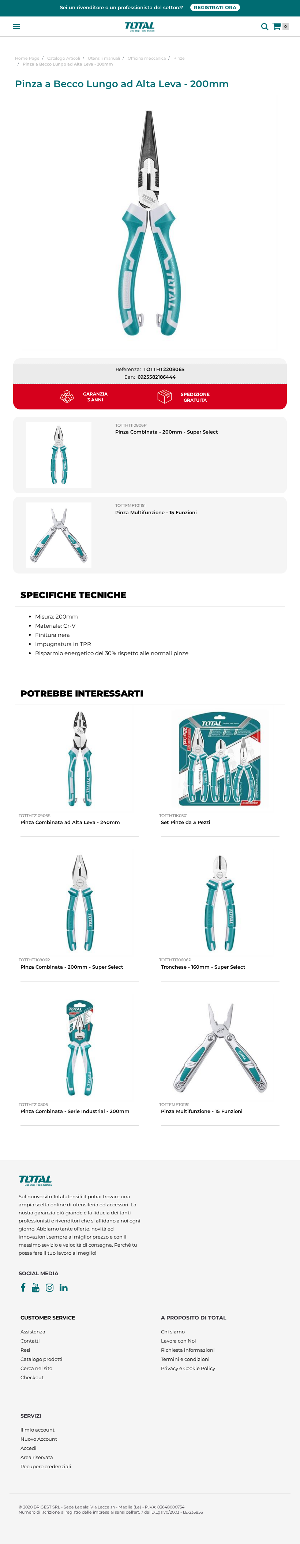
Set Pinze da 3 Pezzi (185, 822)
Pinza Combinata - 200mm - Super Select (166, 432)
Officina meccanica (147, 58)
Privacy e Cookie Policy (188, 1368)
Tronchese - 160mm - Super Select (203, 967)
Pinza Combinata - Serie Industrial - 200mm (75, 1111)
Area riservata (36, 1457)
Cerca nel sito (36, 1368)
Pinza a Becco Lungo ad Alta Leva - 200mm (68, 64)
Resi (25, 1350)
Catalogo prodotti (41, 1359)
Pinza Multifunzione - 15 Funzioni (156, 512)
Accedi (28, 1448)
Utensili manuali (104, 58)
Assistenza (32, 1332)
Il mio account (37, 1430)
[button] (150, 222)
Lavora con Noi (178, 1341)
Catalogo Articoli (63, 58)
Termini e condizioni (185, 1359)
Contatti (30, 1341)
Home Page (27, 58)
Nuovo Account (38, 1439)
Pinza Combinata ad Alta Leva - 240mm (70, 822)
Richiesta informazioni (188, 1350)
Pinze (179, 58)
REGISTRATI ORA (215, 7)
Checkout (32, 1377)
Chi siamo (173, 1332)
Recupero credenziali (45, 1466)
